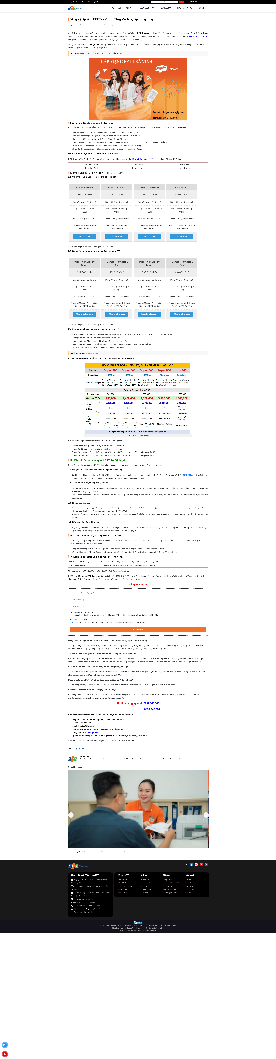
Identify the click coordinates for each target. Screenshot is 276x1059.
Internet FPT (145, 880)
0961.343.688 (193, 2)
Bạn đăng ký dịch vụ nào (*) (81, 612)
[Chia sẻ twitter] (78, 749)
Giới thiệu (130, 8)
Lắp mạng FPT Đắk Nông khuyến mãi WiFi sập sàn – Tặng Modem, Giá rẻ (99, 852)
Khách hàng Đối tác (125, 886)
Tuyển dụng (122, 889)
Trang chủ (116, 8)
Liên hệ (188, 893)
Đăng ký (202, 8)
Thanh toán (189, 889)
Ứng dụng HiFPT (169, 886)
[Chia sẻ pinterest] (82, 749)
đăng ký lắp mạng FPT (142, 159)
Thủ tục (188, 880)
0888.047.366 (152, 709)
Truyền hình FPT (93, 353)
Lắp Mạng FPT (165, 8)
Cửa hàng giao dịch (170, 893)
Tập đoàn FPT (123, 893)
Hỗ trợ (179, 8)
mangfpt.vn (94, 44)
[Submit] (181, 2)
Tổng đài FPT (145, 893)
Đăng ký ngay (84, 236)
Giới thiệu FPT (123, 880)
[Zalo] (186, 864)
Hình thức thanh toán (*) (80, 619)
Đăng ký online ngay (84, 314)
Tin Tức (190, 8)
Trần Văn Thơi (87, 756)
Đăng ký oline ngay (117, 314)
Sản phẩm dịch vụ (169, 889)
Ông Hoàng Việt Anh (93, 909)
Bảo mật (188, 883)
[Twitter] (206, 864)
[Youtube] (201, 864)
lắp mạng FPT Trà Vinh (196, 36)
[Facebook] (191, 864)
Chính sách (189, 886)
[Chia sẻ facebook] (75, 749)
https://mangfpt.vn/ (90, 732)
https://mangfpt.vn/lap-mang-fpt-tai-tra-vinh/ (104, 729)
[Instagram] (196, 864)
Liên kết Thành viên (125, 883)
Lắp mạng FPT (146, 883)
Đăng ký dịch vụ (168, 880)
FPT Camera (145, 886)
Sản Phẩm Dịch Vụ (147, 8)
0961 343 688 (94, 905)
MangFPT (90, 912)
